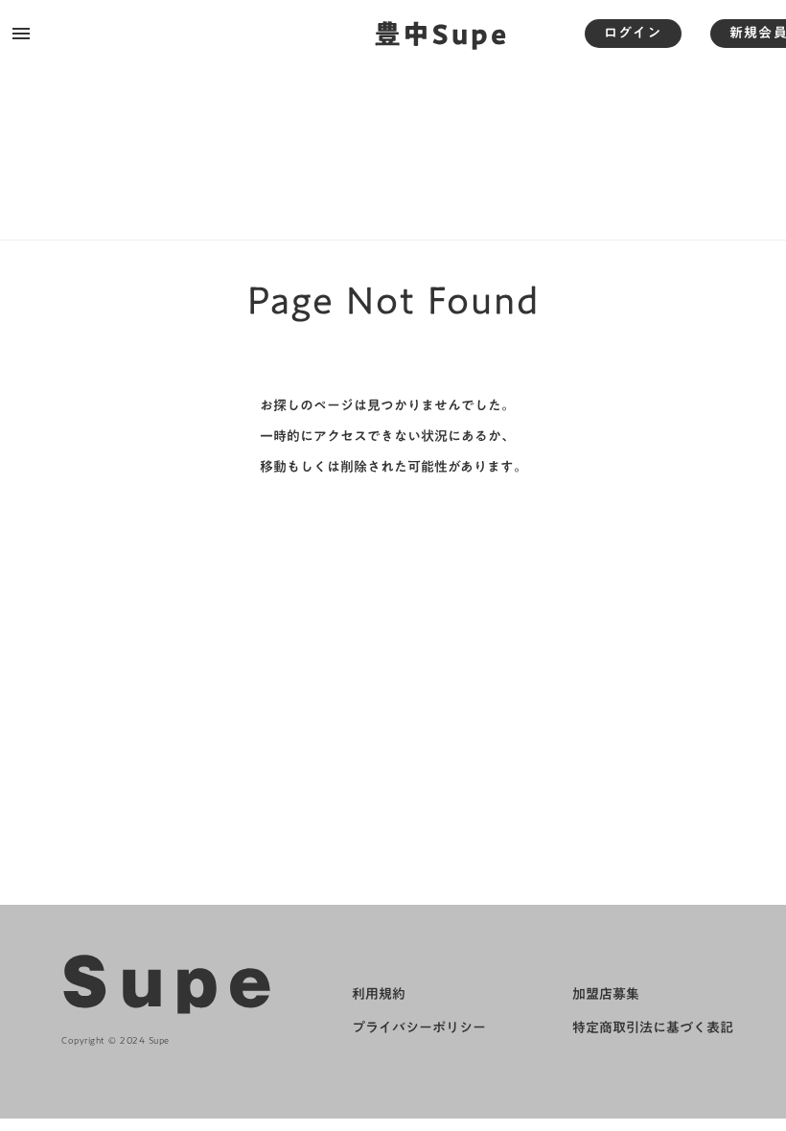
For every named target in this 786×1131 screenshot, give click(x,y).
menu (21, 33)
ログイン (633, 32)
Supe (172, 983)
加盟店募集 (605, 994)
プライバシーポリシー (419, 1028)
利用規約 (378, 994)
